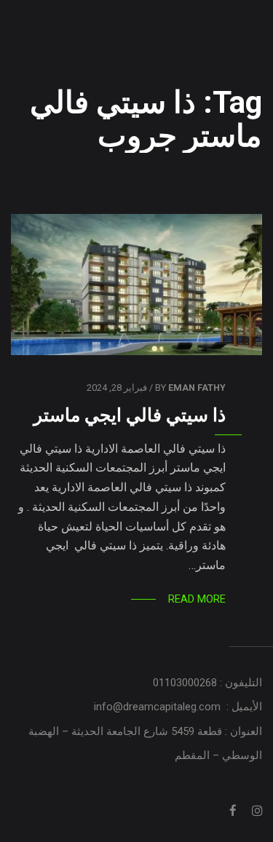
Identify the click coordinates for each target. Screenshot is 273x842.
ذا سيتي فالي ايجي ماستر (129, 415)
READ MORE (197, 598)
